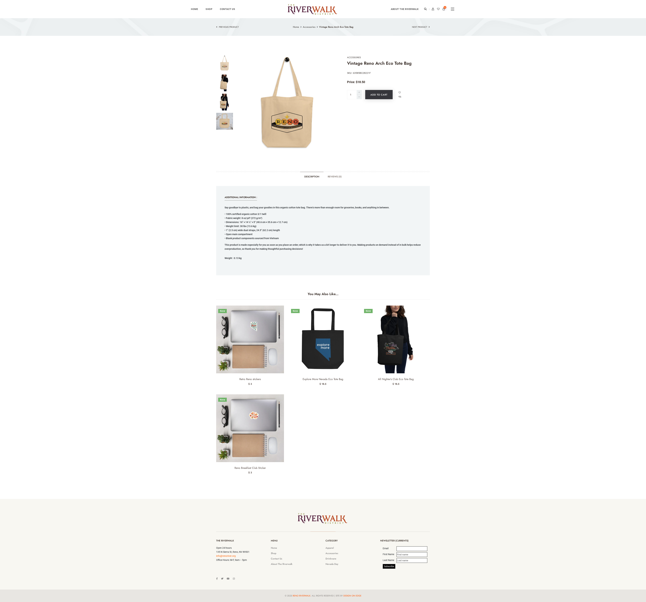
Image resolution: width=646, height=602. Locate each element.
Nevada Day (332, 564)
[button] (428, 312)
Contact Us (227, 9)
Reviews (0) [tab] (335, 176)
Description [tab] (311, 176)
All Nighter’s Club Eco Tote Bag (396, 379)
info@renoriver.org (226, 556)
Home (194, 9)
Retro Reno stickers (250, 379)
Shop (209, 9)
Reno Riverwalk (301, 595)
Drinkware (331, 558)
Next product (420, 27)
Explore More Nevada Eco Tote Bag (323, 379)
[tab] (224, 63)
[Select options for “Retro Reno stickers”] (282, 312)
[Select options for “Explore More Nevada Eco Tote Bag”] (355, 312)
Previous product (228, 27)
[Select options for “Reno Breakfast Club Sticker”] (282, 401)
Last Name (388, 560)
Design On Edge (352, 595)
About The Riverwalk (405, 9)
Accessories (309, 27)
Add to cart (378, 94)
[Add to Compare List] (400, 96)
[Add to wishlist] (400, 92)
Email (385, 548)
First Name (388, 554)
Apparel (330, 548)
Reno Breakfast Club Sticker (250, 468)
